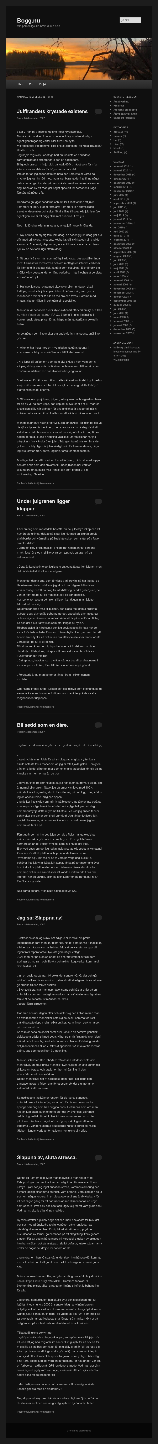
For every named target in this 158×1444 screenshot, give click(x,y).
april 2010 (119, 235)
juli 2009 (118, 260)
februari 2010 (121, 239)
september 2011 (122, 203)
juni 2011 (118, 211)
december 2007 (122, 329)
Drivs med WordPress (79, 1430)
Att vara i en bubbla (125, 109)
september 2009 (122, 252)
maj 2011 (118, 215)
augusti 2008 (121, 304)
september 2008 (122, 300)
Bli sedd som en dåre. (42, 724)
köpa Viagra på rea (33, 314)
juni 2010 (118, 231)
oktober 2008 (121, 296)
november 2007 (122, 333)
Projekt (43, 84)
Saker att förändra (124, 117)
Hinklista (118, 105)
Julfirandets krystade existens (52, 111)
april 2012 (119, 199)
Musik (117, 148)
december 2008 (122, 288)
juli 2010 (118, 227)
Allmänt (33, 483)
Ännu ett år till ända (125, 113)
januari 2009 (120, 284)
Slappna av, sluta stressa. (47, 1157)
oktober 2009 (121, 248)
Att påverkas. (121, 101)
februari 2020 (121, 166)
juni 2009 (118, 264)
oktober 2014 (121, 178)
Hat (115, 140)
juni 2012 (118, 195)
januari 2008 (120, 325)
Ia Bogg (118, 347)
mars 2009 (119, 276)
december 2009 (122, 244)
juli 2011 (118, 207)
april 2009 (119, 272)
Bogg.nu (28, 20)
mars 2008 (119, 317)
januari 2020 (120, 170)
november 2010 (122, 223)
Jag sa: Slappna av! (40, 917)
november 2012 (122, 191)
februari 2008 (121, 321)
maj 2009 (118, 268)
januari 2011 (120, 219)
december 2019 (122, 174)
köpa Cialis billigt (36, 1281)
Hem (20, 84)
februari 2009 (121, 280)
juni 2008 (118, 313)
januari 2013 (120, 187)
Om (31, 84)
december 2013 (122, 183)
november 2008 (122, 292)
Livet (116, 144)
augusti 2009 (121, 256)
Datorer (117, 136)
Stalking (118, 152)
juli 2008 (118, 309)
